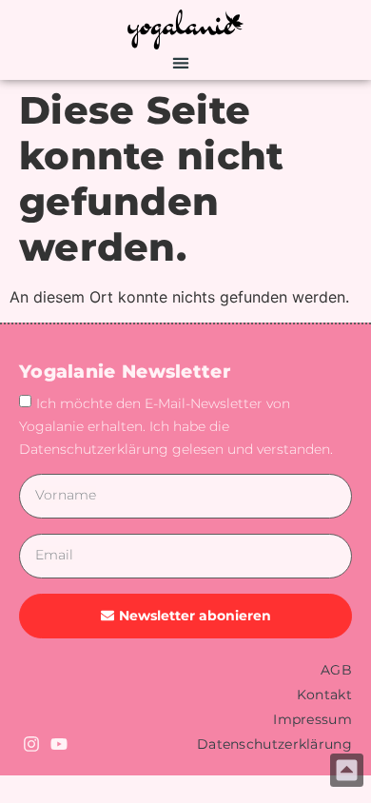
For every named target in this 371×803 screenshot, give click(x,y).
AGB (336, 669)
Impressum (312, 719)
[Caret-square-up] (346, 770)
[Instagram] (31, 744)
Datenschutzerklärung (274, 744)
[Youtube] (59, 744)
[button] (181, 62)
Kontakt (324, 694)
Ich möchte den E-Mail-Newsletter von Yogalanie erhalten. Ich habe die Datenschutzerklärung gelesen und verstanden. (176, 425)
